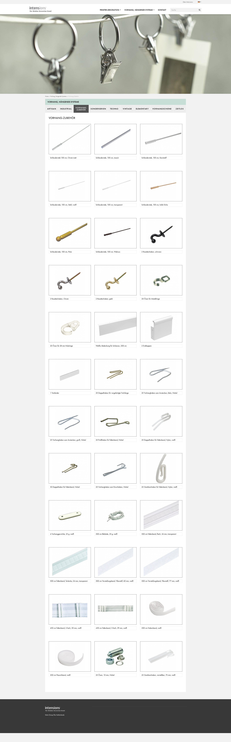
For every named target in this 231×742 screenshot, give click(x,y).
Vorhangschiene (162, 109)
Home (46, 96)
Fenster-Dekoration (110, 10)
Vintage (127, 109)
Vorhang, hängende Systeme (138, 10)
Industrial (66, 109)
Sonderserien (98, 109)
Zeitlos (180, 109)
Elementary (142, 109)
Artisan (51, 109)
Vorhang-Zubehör (73, 96)
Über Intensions (188, 2)
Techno (114, 109)
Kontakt (162, 10)
